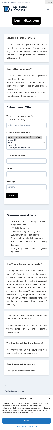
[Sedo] (25, 142)
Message (10, 181)
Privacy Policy (33, 427)
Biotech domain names (14, 386)
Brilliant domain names (14, 391)
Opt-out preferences (20, 427)
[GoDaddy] (25, 140)
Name (9, 168)
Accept (26, 421)
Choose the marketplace (18, 132)
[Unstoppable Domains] (25, 147)
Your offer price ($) (16, 119)
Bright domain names (36, 386)
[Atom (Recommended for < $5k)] (25, 137)
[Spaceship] (25, 145)
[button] (49, 398)
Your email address (16, 155)
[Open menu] (47, 9)
